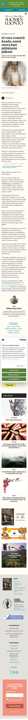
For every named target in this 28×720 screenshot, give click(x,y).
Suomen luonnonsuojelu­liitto (19, 609)
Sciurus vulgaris (13, 331)
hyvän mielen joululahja (13, 324)
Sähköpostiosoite (11, 691)
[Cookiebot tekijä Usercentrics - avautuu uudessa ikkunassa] (19, 340)
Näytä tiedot (20, 365)
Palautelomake (14, 646)
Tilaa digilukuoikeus (19, 588)
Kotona (14, 442)
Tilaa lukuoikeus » (20, 520)
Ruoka (14, 495)
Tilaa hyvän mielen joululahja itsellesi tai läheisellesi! (13, 285)
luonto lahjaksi (11, 328)
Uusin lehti (17, 582)
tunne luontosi (13, 333)
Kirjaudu (14, 667)
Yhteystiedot (14, 648)
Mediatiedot (14, 659)
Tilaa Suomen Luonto (18, 584)
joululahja (16, 326)
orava (20, 328)
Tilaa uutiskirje (18, 594)
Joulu (9, 326)
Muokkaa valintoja (13, 374)
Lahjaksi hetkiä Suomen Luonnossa (14, 163)
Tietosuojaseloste (14, 662)
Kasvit (14, 469)
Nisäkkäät (11, 34)
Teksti (14, 306)
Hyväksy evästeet (14, 370)
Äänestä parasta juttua (18, 591)
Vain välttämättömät (14, 379)
